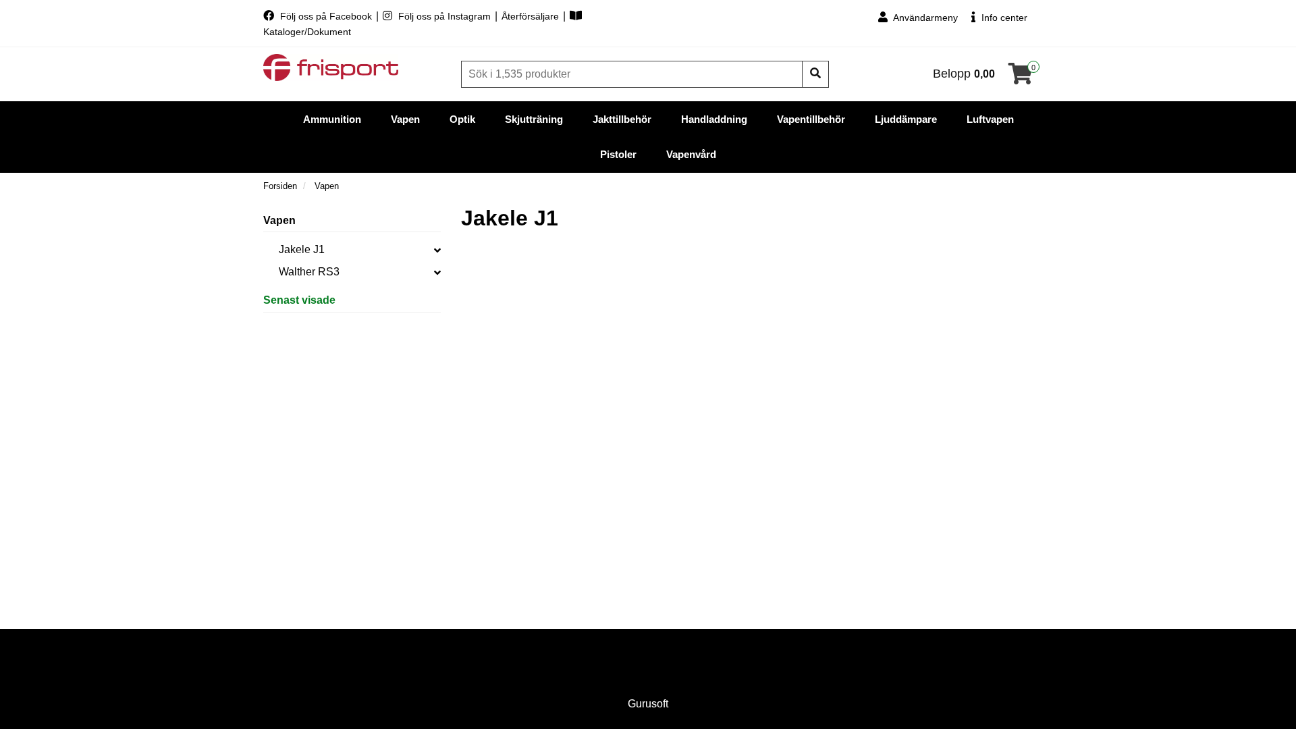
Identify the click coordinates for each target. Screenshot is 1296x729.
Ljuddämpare (906, 119)
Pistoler (618, 154)
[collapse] (437, 249)
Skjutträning (534, 119)
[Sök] (815, 74)
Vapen (405, 119)
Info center (1003, 17)
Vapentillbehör (811, 119)
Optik (462, 119)
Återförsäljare (532, 16)
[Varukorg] (1020, 78)
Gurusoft (648, 703)
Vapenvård (691, 154)
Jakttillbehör (622, 119)
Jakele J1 (302, 249)
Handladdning (714, 119)
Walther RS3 (309, 271)
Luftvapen (990, 119)
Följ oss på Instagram (444, 16)
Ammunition (332, 119)
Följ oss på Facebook (326, 16)
